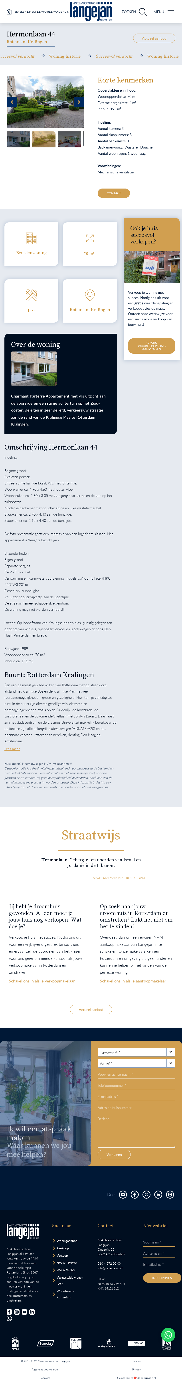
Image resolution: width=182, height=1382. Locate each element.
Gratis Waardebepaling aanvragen (152, 346)
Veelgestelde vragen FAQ (70, 1280)
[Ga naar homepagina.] (91, 11)
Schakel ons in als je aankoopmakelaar (133, 981)
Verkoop (62, 1255)
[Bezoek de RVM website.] (75, 1343)
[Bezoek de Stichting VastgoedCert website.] (106, 1343)
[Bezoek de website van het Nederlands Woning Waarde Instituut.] (136, 1343)
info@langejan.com (110, 1268)
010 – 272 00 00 (109, 1263)
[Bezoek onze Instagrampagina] (17, 1312)
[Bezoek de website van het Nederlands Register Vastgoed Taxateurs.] (166, 1343)
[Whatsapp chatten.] (168, 1335)
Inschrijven (162, 1278)
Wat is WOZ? (66, 1270)
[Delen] (123, 1194)
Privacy (136, 1369)
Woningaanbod (67, 1241)
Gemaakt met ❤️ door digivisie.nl (136, 1378)
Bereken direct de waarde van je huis (41, 12)
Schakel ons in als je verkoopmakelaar (42, 981)
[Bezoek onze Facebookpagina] (9, 1312)
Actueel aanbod (154, 38)
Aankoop (63, 1248)
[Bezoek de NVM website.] (15, 1343)
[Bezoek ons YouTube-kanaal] (24, 1312)
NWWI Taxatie (67, 1263)
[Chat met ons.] (9, 1318)
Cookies (45, 1378)
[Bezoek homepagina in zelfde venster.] (23, 1231)
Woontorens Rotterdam (65, 1294)
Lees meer (12, 748)
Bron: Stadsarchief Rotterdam (119, 878)
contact (114, 193)
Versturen (114, 1154)
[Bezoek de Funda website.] (45, 1343)
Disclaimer (137, 1361)
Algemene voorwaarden (45, 1369)
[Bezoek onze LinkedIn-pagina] (32, 1312)
